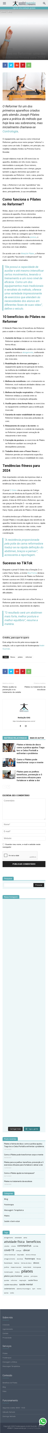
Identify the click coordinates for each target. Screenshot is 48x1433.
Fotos (4, 1391)
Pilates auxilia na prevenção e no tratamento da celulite (12, 689)
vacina (6, 1293)
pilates (20, 657)
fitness (12, 657)
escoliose (20, 1259)
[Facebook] (21, 726)
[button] (44, 3)
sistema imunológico (24, 1289)
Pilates (10, 49)
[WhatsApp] (43, 1425)
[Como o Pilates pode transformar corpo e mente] (9, 762)
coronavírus (24, 1245)
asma (25, 1238)
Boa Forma (32, 573)
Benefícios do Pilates (10, 1383)
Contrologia (10, 131)
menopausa (37, 1267)
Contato (5, 1333)
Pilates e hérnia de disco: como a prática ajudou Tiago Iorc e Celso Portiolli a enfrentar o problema (24, 1145)
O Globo (13, 490)
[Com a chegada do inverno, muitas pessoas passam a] (24, 938)
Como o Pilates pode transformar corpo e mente (23, 1155)
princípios (34, 1276)
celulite (6, 1246)
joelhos (6, 1267)
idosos (36, 1263)
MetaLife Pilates (27, 253)
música (17, 1272)
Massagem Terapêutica (14, 1210)
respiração (22, 1280)
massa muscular (16, 1267)
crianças (18, 1250)
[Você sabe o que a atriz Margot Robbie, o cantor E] (24, 1113)
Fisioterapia (9, 1204)
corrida (35, 1246)
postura (33, 237)
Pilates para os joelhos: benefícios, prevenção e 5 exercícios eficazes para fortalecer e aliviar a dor (24, 1163)
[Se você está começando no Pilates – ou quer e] (24, 1088)
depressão (20, 1255)
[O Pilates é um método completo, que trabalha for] (24, 1013)
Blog (10, 12)
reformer (28, 657)
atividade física (14, 1241)
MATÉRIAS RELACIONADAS (15, 738)
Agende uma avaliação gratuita (24, 8)
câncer (26, 1250)
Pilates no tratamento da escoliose (35, 688)
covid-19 (9, 1250)
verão (12, 1293)
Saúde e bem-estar (12, 1221)
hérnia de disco (26, 1263)
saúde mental (26, 1284)
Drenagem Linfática (10, 1362)
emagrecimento (9, 1259)
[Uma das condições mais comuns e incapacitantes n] (24, 1063)
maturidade (27, 1267)
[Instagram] (27, 726)
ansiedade (18, 1238)
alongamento (27, 352)
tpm (33, 1289)
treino (39, 1289)
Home (3, 12)
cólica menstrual (9, 1255)
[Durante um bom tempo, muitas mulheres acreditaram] (24, 913)
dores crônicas (31, 1255)
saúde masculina (10, 1284)
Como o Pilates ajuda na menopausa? (19, 1173)
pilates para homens (13, 1276)
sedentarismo (9, 1288)
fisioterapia (30, 1258)
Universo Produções (34, 1428)
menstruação (8, 1272)
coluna (13, 1246)
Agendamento (8, 1329)
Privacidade (7, 1338)
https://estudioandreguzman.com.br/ (24, 721)
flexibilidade (8, 1263)
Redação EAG (24, 717)
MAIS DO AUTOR (37, 738)
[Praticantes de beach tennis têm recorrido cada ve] (24, 963)
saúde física (33, 1280)
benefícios (33, 1241)
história (16, 1263)
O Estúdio (6, 1325)
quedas (6, 1280)
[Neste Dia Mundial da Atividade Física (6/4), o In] (24, 1038)
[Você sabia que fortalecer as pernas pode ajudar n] (24, 988)
